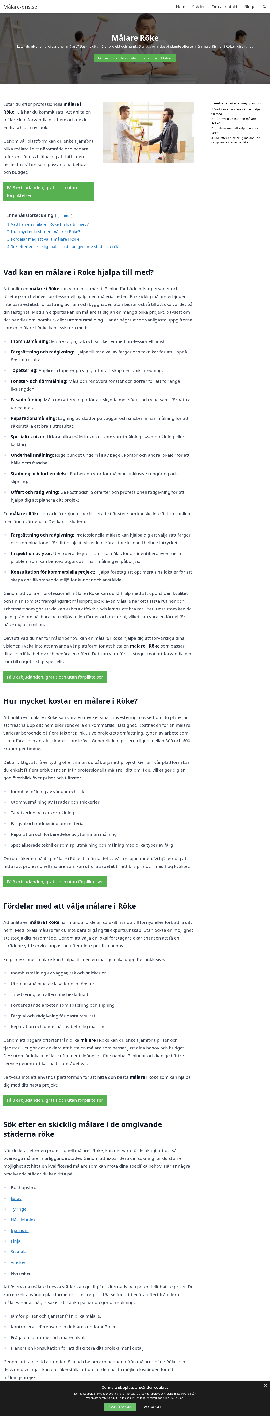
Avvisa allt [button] (152, 1406)
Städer (198, 6)
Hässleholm (23, 1220)
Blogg (250, 6)
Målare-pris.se (20, 6)
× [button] (265, 1385)
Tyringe (19, 1209)
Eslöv (16, 1198)
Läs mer (179, 1398)
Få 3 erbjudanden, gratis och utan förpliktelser (135, 58)
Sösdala (19, 1252)
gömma (63, 215)
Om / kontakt (225, 6)
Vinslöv (18, 1262)
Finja (15, 1241)
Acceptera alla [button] (120, 1406)
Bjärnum (20, 1230)
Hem (180, 6)
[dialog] (135, 1398)
